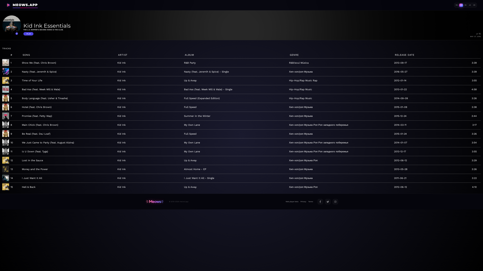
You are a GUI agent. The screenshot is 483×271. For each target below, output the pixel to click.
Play (29, 34)
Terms (310, 201)
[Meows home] (155, 201)
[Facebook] (320, 201)
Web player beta (292, 201)
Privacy (303, 201)
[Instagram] (335, 201)
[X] (328, 201)
